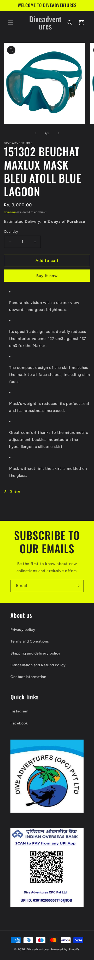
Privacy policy (22, 629)
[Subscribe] (77, 586)
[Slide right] (58, 133)
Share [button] (15, 491)
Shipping (10, 212)
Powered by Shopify (65, 949)
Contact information (28, 677)
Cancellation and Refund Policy (38, 665)
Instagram (19, 711)
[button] (10, 22)
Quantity (11, 231)
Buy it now (47, 275)
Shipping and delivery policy (35, 653)
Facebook (19, 723)
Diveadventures (38, 949)
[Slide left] (35, 133)
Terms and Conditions (29, 641)
